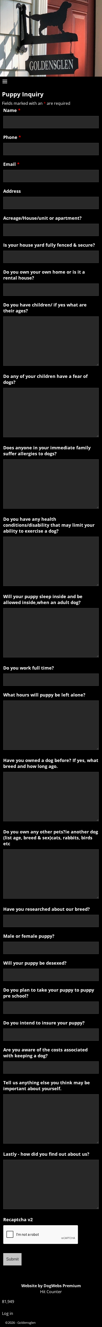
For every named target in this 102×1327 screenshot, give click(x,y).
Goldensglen (26, 1322)
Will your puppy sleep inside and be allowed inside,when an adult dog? (42, 599)
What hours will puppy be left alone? (44, 695)
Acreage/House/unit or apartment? (42, 218)
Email (11, 164)
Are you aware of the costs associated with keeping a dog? (45, 1053)
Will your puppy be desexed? (35, 963)
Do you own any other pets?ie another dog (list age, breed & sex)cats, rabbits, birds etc (50, 838)
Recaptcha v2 (18, 1219)
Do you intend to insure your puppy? (44, 1023)
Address (12, 191)
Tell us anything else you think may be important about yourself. (46, 1085)
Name (12, 110)
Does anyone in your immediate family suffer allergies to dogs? (47, 451)
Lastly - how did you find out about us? (46, 1154)
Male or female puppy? (28, 936)
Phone (12, 137)
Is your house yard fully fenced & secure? (49, 245)
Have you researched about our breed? (46, 909)
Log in (7, 1313)
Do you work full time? (28, 668)
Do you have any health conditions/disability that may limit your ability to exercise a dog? (49, 525)
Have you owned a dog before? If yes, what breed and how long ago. (50, 763)
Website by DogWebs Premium (51, 1285)
